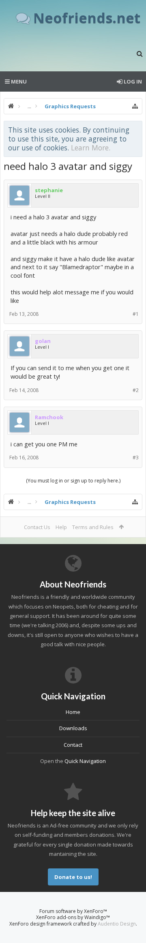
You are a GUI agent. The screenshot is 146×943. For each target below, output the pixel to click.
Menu (18, 81)
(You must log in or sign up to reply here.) (73, 480)
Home (73, 712)
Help (61, 527)
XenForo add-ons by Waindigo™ (73, 917)
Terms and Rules (93, 527)
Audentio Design (117, 923)
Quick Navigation (85, 761)
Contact (73, 744)
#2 (136, 390)
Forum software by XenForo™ (73, 911)
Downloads (73, 728)
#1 (136, 314)
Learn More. (90, 147)
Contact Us (37, 527)
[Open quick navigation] (135, 106)
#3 (136, 457)
